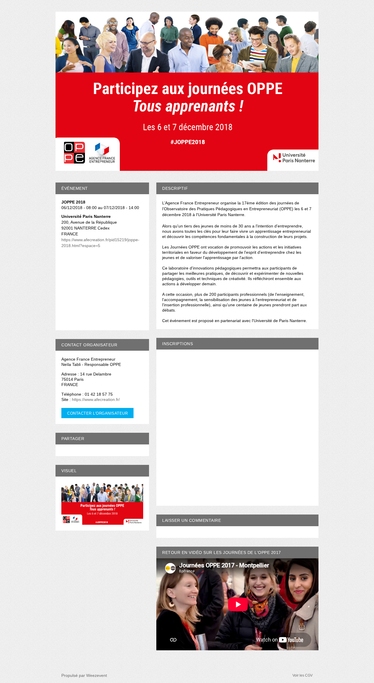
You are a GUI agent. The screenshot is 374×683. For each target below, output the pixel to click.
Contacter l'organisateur (97, 413)
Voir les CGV (302, 675)
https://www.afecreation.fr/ (96, 399)
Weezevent (96, 675)
